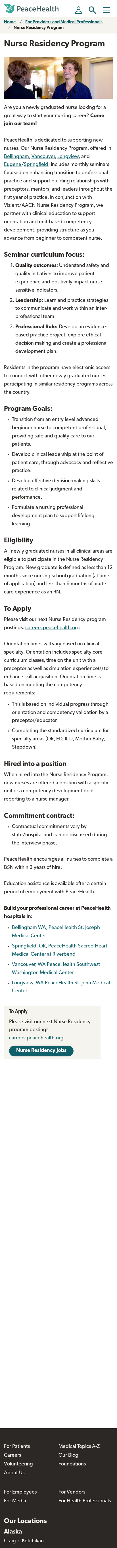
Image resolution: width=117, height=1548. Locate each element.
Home (10, 22)
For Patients (17, 1446)
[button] (92, 10)
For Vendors (71, 1492)
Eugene (12, 164)
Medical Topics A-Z (79, 1446)
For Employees (20, 1492)
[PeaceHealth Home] (32, 8)
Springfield (36, 164)
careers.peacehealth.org (52, 628)
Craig (10, 1541)
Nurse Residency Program (39, 28)
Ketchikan (33, 1541)
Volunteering (18, 1464)
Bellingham (16, 156)
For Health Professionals (84, 1501)
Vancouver (43, 156)
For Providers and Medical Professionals (64, 22)
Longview (68, 156)
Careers (12, 1455)
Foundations (72, 1464)
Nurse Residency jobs (41, 1050)
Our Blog (68, 1455)
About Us (14, 1473)
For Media (15, 1501)
